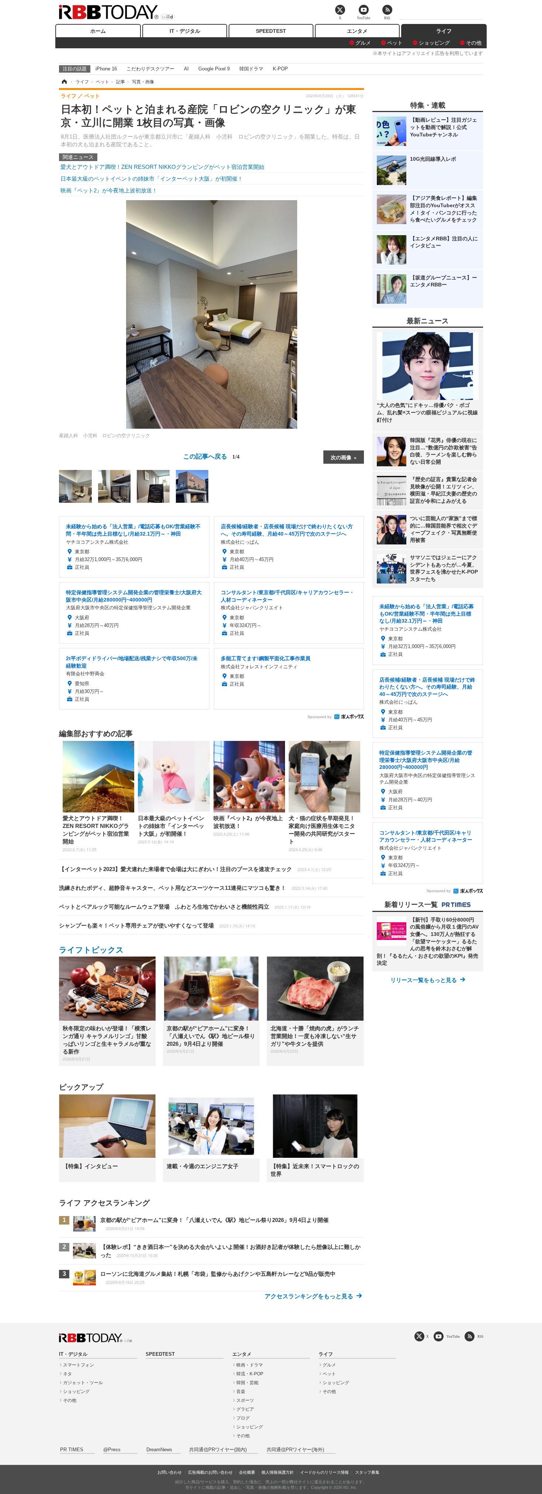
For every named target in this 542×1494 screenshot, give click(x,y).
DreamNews (159, 1449)
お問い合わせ (169, 1472)
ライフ (444, 31)
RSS (480, 1336)
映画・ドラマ (249, 1365)
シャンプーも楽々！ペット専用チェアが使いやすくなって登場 (157, 925)
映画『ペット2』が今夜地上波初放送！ (108, 190)
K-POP (280, 69)
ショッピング (434, 43)
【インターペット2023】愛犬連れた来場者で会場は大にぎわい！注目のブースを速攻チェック (195, 869)
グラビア (245, 1409)
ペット (395, 43)
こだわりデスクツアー (150, 69)
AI (186, 69)
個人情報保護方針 (277, 1472)
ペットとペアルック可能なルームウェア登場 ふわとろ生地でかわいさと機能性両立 (184, 906)
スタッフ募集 (367, 1472)
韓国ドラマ (251, 69)
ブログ (243, 1418)
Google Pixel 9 (214, 69)
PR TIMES (71, 1449)
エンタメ (357, 31)
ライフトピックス (91, 949)
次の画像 (341, 457)
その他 (474, 43)
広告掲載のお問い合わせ (210, 1472)
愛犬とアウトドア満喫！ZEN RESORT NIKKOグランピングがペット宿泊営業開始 (162, 167)
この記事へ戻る (211, 456)
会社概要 (247, 1472)
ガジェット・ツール (83, 1382)
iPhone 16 (106, 69)
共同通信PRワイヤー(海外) (295, 1449)
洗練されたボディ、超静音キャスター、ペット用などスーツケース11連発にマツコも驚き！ (193, 888)
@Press (112, 1449)
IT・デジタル (185, 31)
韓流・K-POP (249, 1373)
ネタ (67, 1373)
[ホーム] (64, 81)
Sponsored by (319, 717)
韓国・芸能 (247, 1382)
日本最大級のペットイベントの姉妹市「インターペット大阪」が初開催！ (151, 178)
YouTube (453, 1336)
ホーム (98, 31)
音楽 (240, 1391)
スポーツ (245, 1400)
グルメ (363, 43)
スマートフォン (78, 1365)
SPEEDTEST (271, 31)
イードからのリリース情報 (324, 1472)
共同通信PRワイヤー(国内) (218, 1449)
